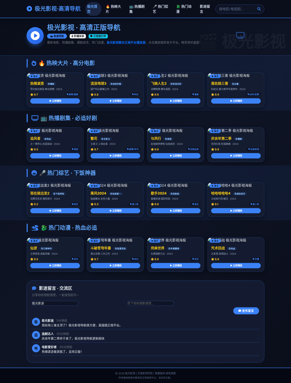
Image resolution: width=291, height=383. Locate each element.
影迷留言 (205, 9)
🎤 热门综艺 (160, 9)
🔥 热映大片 (113, 9)
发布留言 (247, 310)
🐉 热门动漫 (184, 9)
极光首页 (92, 9)
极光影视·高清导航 (57, 8)
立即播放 (56, 100)
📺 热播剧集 (137, 9)
